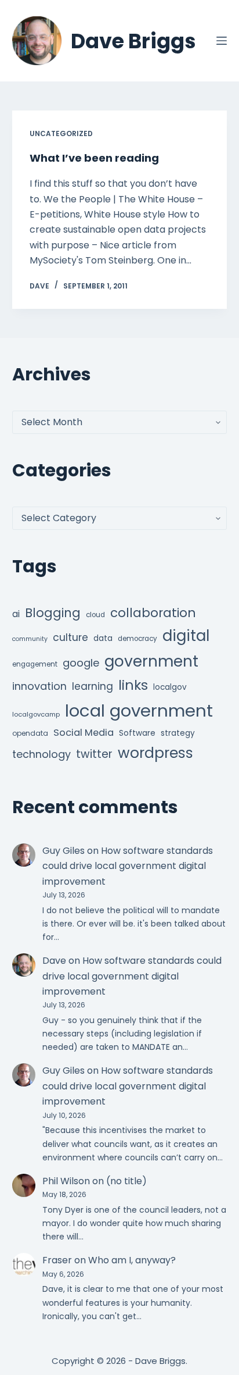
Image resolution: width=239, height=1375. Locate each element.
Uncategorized (61, 133)
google (81, 663)
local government (139, 710)
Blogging (53, 612)
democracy (137, 638)
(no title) (126, 1181)
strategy (178, 733)
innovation (39, 686)
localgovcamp (36, 714)
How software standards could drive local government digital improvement (127, 866)
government (151, 661)
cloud (95, 614)
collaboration (153, 613)
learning (92, 686)
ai (16, 614)
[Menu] (221, 40)
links (133, 684)
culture (70, 637)
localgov (170, 687)
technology (41, 754)
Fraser (57, 1260)
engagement (34, 664)
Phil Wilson (66, 1181)
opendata (30, 733)
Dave (54, 960)
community (30, 639)
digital (185, 635)
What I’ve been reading (94, 158)
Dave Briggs (133, 41)
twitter (94, 754)
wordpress (155, 753)
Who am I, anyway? (132, 1260)
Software (137, 733)
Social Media (83, 732)
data (103, 638)
